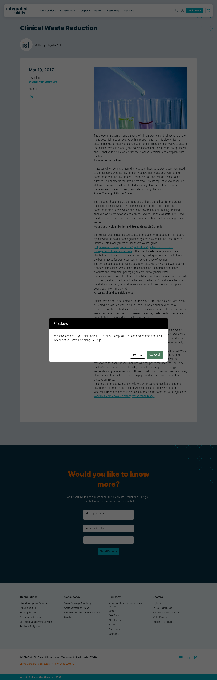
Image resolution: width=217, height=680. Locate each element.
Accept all (154, 354)
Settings (137, 354)
